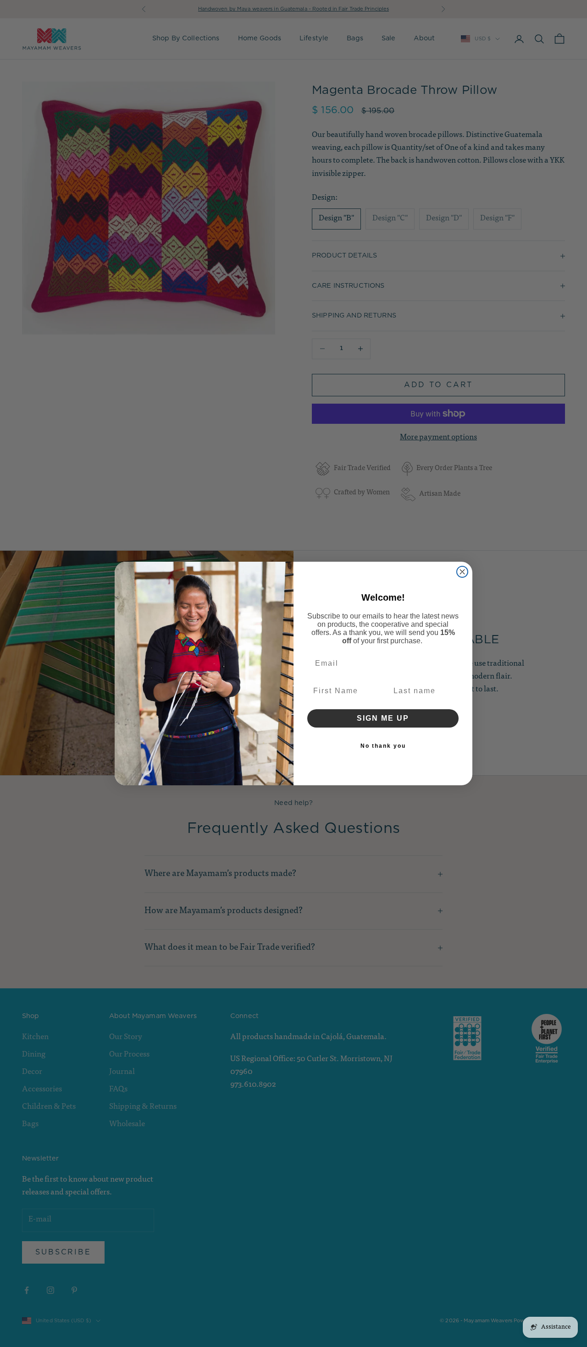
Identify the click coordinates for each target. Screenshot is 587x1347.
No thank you (383, 746)
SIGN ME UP (383, 718)
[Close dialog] (462, 571)
